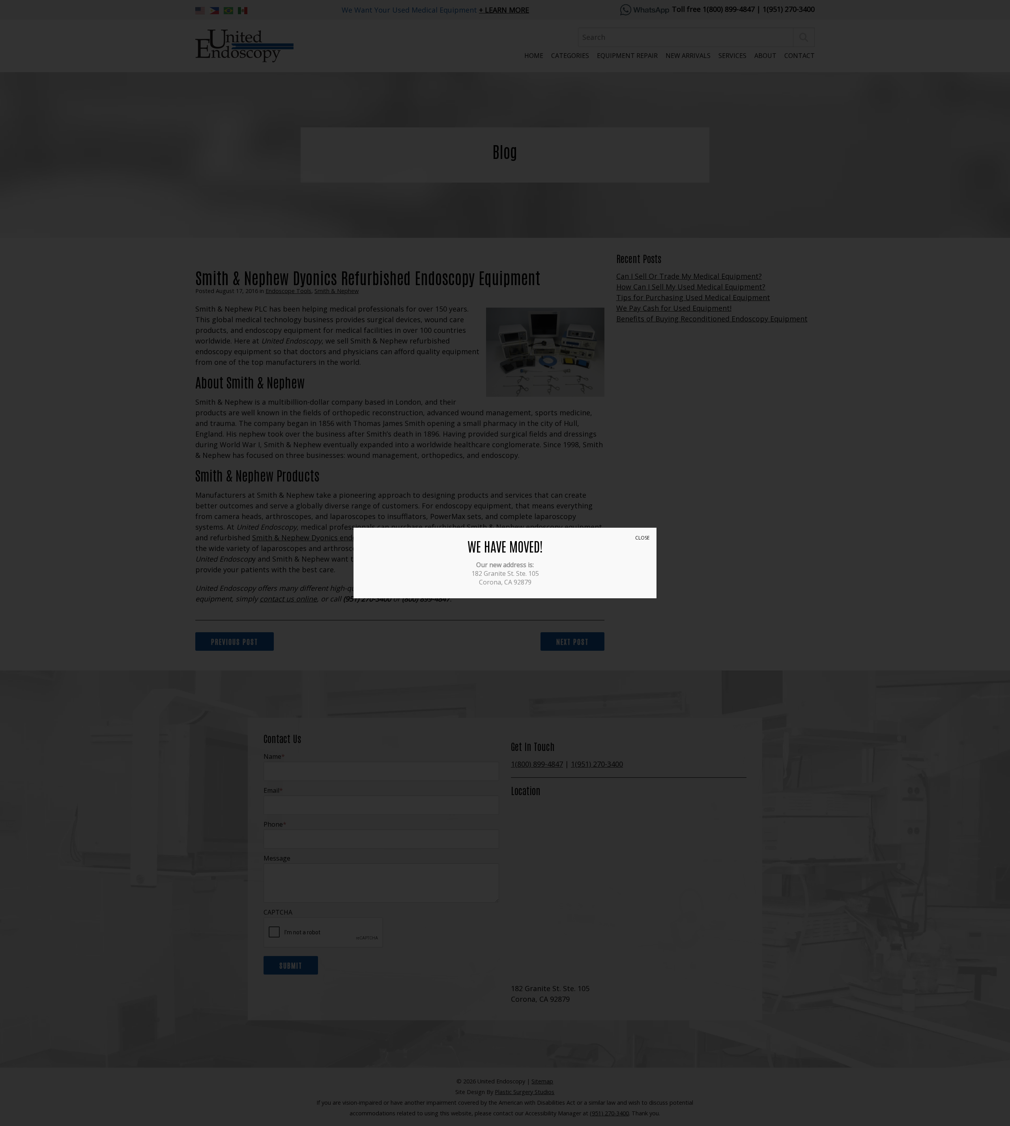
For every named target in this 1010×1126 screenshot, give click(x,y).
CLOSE (642, 537)
